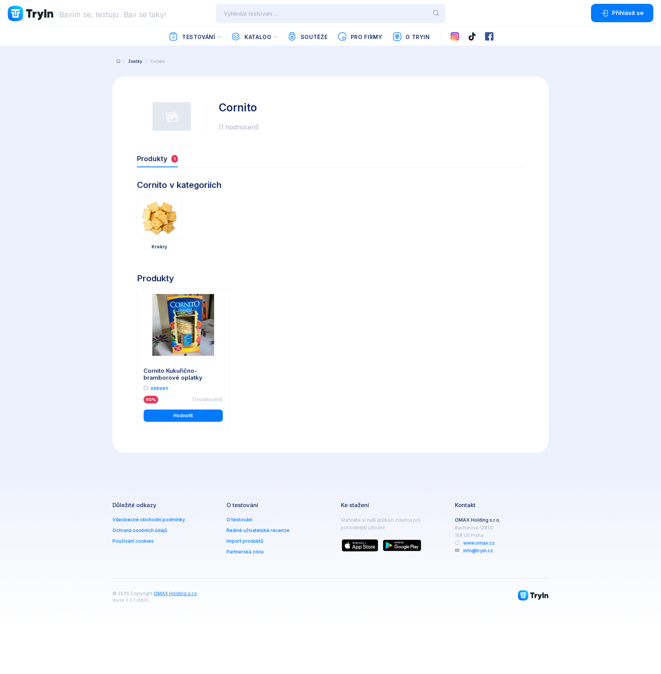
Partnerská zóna (245, 552)
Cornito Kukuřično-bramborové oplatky (172, 374)
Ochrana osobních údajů (139, 530)
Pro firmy (367, 37)
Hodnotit (183, 415)
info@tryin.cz (478, 550)
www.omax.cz (479, 543)
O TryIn (417, 37)
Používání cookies (133, 541)
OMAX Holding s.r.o (175, 593)
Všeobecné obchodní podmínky (148, 519)
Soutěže (314, 37)
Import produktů (244, 541)
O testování (239, 519)
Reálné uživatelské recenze (258, 530)
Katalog (257, 37)
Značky (135, 61)
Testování (198, 37)
